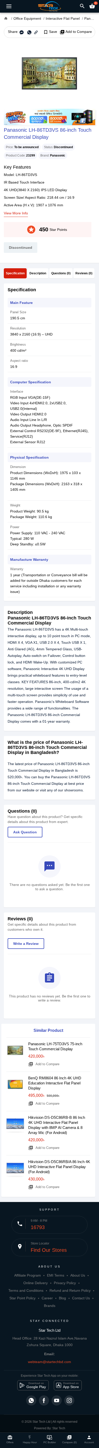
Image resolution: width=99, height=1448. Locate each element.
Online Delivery (35, 1283)
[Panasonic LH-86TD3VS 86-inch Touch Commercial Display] (49, 73)
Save (50, 32)
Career (47, 1298)
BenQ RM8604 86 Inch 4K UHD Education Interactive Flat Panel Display (54, 1083)
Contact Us (81, 1298)
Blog (62, 1298)
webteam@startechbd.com (49, 1362)
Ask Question (25, 832)
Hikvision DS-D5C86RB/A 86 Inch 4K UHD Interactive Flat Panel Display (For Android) (59, 1167)
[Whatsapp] (31, 1400)
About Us (77, 1275)
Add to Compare (76, 32)
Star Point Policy (22, 1298)
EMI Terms (55, 1275)
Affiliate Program (27, 1275)
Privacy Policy (65, 1283)
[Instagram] (69, 1400)
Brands (49, 1306)
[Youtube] (57, 1400)
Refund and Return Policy (70, 1290)
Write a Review (26, 944)
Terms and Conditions (25, 1290)
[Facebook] (44, 1400)
